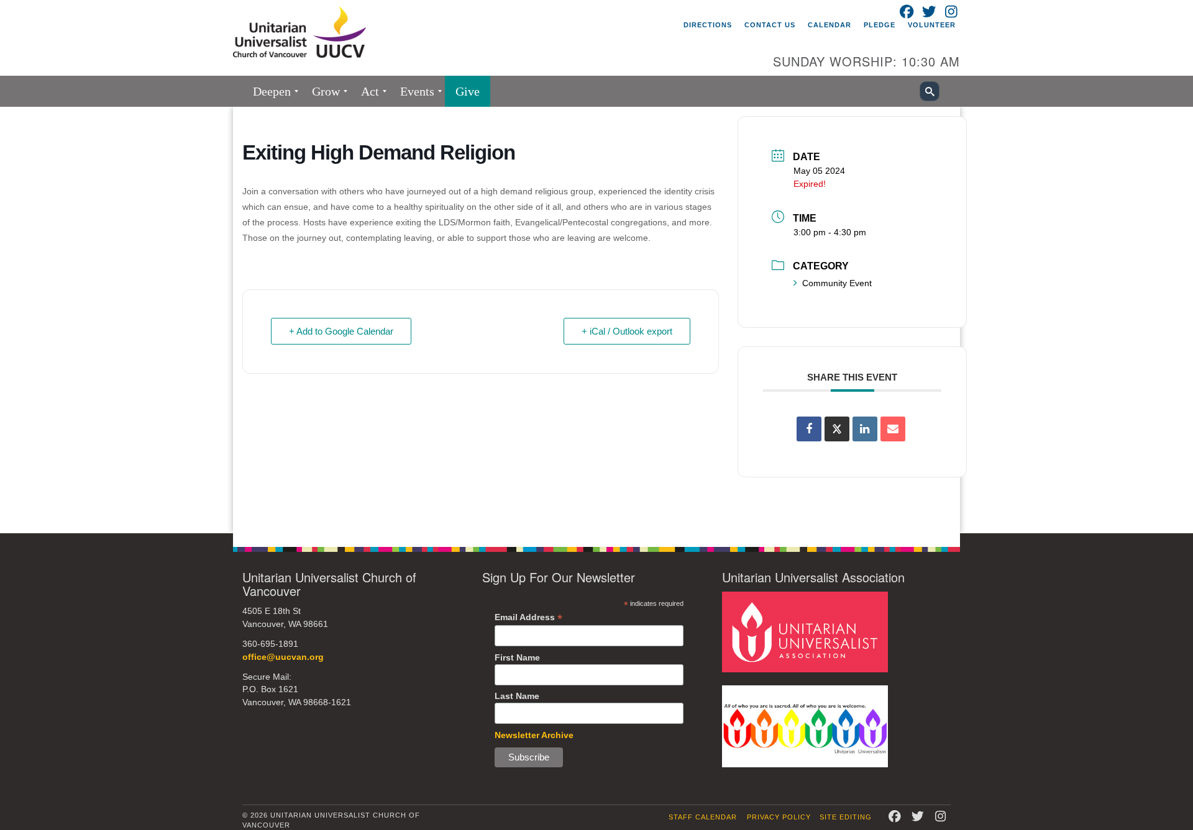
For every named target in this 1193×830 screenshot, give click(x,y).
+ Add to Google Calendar (341, 331)
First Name (517, 657)
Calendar (829, 25)
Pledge (879, 25)
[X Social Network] (837, 429)
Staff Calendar (703, 817)
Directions (707, 25)
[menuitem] (271, 91)
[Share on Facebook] (809, 429)
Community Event (837, 283)
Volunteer (932, 25)
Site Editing (846, 817)
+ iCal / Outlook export (627, 331)
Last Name (517, 696)
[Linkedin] (864, 429)
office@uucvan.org (283, 657)
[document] (596, 320)
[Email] (892, 429)
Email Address (528, 617)
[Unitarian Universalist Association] (805, 631)
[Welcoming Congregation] (805, 725)
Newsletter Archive (534, 735)
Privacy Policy (779, 817)
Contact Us (769, 25)
